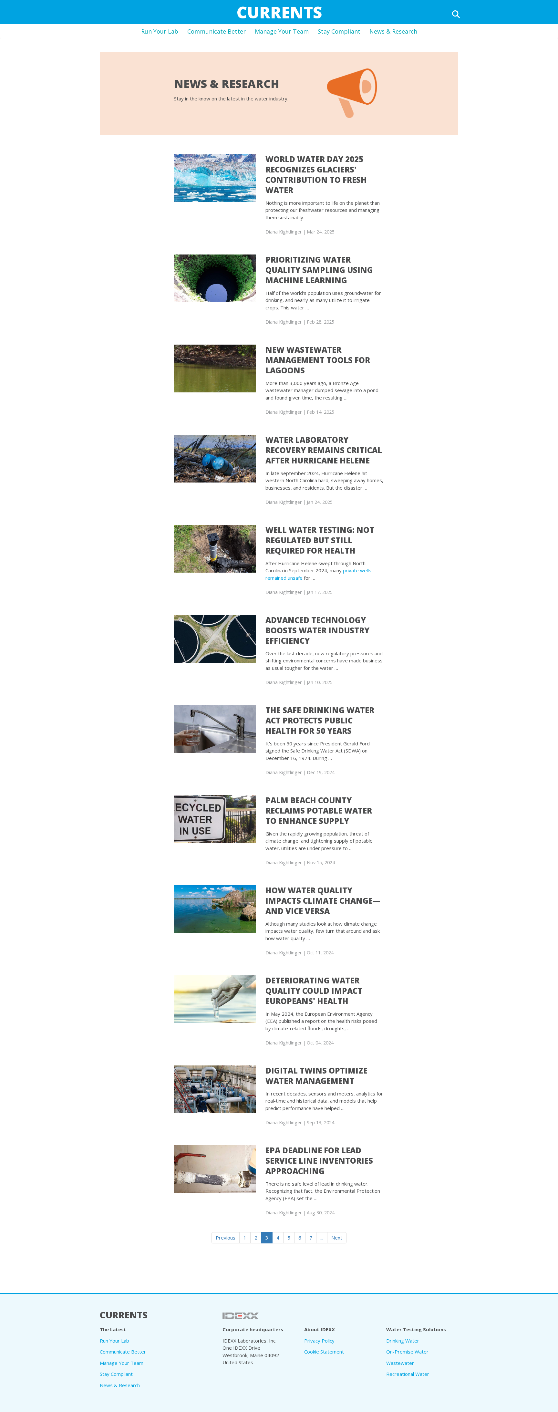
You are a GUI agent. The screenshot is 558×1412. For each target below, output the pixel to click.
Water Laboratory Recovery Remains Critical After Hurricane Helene (323, 450)
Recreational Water (407, 1374)
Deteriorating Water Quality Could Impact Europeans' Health (313, 990)
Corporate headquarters (252, 1329)
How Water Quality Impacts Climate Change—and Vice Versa (322, 900)
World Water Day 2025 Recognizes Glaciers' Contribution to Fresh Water (316, 174)
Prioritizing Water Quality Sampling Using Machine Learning (319, 270)
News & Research (393, 31)
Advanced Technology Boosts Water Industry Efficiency (317, 630)
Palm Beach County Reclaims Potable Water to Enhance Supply (318, 810)
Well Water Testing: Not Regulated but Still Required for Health (319, 540)
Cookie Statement (324, 1351)
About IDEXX (319, 1329)
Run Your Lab (159, 31)
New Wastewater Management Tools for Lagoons (317, 360)
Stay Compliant (339, 31)
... (321, 1237)
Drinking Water (402, 1340)
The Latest (113, 1329)
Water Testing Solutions (416, 1329)
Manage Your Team (282, 31)
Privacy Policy (319, 1340)
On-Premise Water (407, 1351)
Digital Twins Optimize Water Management (316, 1075)
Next (336, 1237)
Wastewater (400, 1363)
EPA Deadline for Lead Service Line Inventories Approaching (319, 1160)
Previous (225, 1237)
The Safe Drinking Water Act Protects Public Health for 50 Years (319, 720)
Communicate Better (216, 31)
